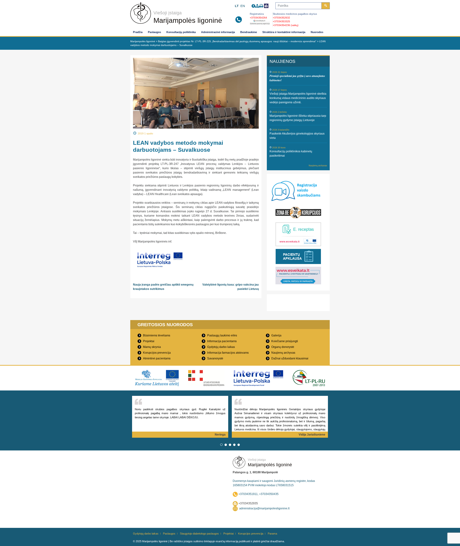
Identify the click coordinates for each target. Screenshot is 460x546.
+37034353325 (281, 21)
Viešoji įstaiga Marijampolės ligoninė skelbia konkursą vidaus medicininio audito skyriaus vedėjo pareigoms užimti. (298, 98)
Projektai (148, 341)
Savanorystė (215, 358)
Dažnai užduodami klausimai (289, 358)
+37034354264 (258, 17)
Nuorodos (317, 32)
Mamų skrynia (152, 346)
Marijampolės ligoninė (187, 20)
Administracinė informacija (218, 32)
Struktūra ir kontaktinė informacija (283, 32)
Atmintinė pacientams (157, 358)
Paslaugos (154, 32)
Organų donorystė (282, 346)
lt (237, 6)
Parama (272, 533)
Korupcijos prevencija (157, 352)
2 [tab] (226, 444)
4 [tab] (234, 444)
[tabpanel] (180, 417)
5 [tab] (238, 444)
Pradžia (137, 32)
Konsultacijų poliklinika (181, 32)
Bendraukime (248, 32)
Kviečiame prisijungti (284, 341)
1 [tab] (221, 444)
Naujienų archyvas (318, 165)
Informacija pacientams (222, 341)
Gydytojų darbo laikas (221, 346)
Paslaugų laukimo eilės (222, 335)
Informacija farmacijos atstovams (228, 352)
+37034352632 (281, 17)
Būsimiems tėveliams (156, 335)
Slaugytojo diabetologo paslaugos (199, 533)
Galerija (276, 335)
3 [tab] (230, 444)
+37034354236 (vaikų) (285, 25)
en (242, 6)
